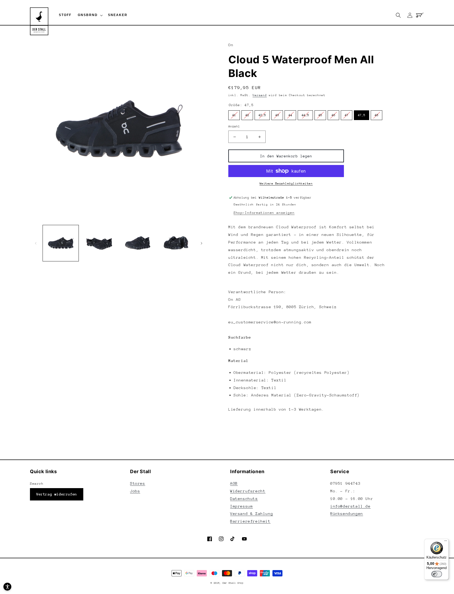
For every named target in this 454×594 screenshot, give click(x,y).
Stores (137, 483)
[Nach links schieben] (36, 243)
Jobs (135, 491)
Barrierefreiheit (250, 521)
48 (376, 115)
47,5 (361, 115)
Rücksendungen (346, 513)
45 (320, 115)
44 (290, 115)
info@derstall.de (350, 506)
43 (277, 115)
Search (37, 483)
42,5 (262, 115)
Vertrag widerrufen (56, 494)
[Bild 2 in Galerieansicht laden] (99, 243)
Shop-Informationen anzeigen (264, 213)
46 (333, 115)
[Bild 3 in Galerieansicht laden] (138, 243)
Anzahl (234, 126)
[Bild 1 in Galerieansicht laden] (61, 243)
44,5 (305, 115)
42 (247, 115)
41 (234, 115)
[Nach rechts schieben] (201, 243)
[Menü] (445, 542)
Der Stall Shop (233, 582)
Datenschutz (244, 498)
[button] (90, 15)
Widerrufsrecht (247, 491)
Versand (259, 95)
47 (346, 115)
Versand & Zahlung (251, 513)
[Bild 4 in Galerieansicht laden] (176, 243)
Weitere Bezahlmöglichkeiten (286, 183)
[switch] (436, 574)
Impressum (241, 506)
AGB (234, 483)
